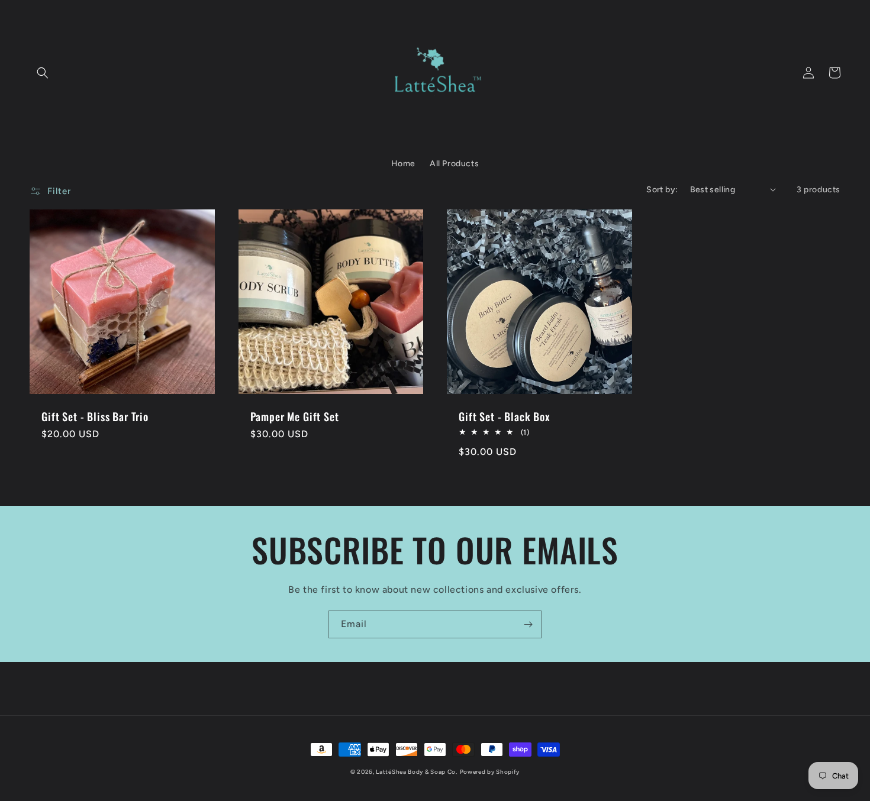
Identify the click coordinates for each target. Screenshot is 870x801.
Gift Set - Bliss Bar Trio (95, 416)
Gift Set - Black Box (504, 416)
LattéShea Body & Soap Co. (416, 772)
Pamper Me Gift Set (294, 416)
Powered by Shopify (490, 772)
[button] (43, 73)
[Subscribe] (528, 624)
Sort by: (662, 190)
